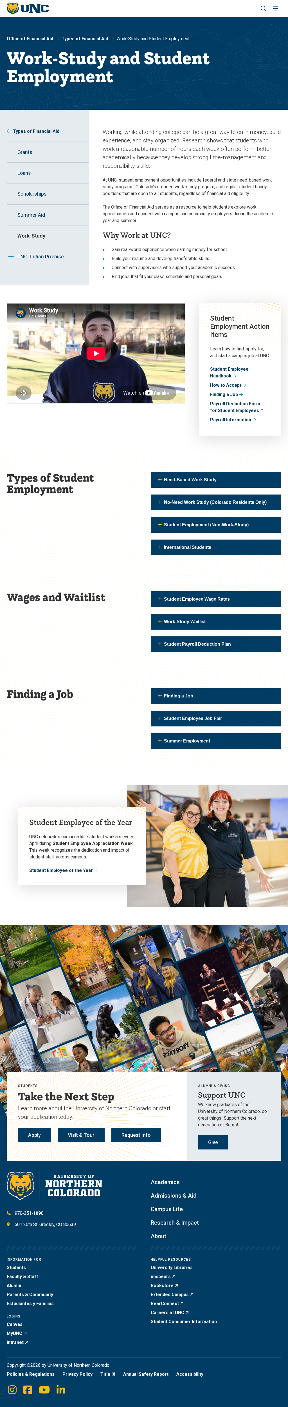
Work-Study (31, 236)
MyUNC (14, 1333)
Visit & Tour (81, 1135)
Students (16, 1267)
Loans (24, 173)
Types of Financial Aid (85, 38)
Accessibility (189, 1374)
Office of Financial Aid (30, 38)
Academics (165, 1182)
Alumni (14, 1285)
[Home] (28, 8)
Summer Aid (31, 215)
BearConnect (165, 1303)
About (158, 1236)
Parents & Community (30, 1294)
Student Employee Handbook (229, 372)
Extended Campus (170, 1294)
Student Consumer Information (184, 1321)
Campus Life (167, 1209)
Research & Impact (175, 1222)
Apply (34, 1135)
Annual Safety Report (145, 1374)
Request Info (136, 1135)
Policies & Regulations (31, 1374)
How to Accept (225, 385)
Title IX (107, 1374)
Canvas (14, 1324)
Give (213, 1142)
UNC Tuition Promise (40, 257)
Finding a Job (224, 394)
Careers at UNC (167, 1312)
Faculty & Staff (22, 1276)
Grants (24, 152)
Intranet (15, 1342)
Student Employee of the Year (61, 870)
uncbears (161, 1276)
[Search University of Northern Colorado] (263, 8)
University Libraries (172, 1267)
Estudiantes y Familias (30, 1303)
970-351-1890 (29, 1213)
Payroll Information (230, 419)
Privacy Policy (77, 1374)
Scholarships (32, 194)
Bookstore (162, 1285)
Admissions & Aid (174, 1195)
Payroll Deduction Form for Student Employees (235, 407)
